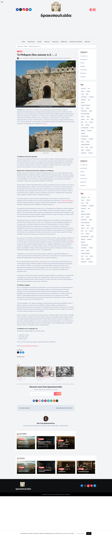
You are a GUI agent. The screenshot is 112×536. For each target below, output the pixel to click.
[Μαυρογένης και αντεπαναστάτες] (45, 371)
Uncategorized (83, 56)
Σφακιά (71, 240)
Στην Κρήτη (19, 377)
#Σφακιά (66, 58)
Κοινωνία (47, 41)
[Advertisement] (56, 29)
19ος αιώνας (83, 88)
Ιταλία (82, 122)
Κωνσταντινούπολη (84, 127)
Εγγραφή (58, 393)
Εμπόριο (82, 116)
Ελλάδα (90, 110)
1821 (88, 88)
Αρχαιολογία (31, 41)
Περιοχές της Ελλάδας (76, 41)
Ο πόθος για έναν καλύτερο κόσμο (23, 442)
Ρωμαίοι (87, 141)
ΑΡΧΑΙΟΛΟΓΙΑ (83, 59)
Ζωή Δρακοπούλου (26, 58)
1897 (37, 261)
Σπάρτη (91, 147)
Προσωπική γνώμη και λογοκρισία (44, 442)
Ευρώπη (88, 116)
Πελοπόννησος (84, 138)
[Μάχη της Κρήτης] (65, 371)
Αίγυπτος (88, 91)
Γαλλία (82, 108)
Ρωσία (82, 147)
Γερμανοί (87, 108)
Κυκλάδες (87, 124)
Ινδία (88, 119)
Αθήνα (87, 94)
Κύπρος (92, 127)
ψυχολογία (90, 152)
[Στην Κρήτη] (26, 371)
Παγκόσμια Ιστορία (84, 136)
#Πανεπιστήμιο (55, 58)
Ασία (89, 99)
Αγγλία (82, 94)
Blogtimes (59, 494)
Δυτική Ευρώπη (84, 110)
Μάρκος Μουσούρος (67, 200)
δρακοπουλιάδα (56, 15)
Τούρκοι (82, 150)
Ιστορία (39, 41)
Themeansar (67, 494)
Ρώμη (87, 147)
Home (23, 41)
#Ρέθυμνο (61, 58)
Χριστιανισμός (83, 152)
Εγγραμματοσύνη (83, 471)
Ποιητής (82, 141)
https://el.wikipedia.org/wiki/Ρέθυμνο (29, 346)
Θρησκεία (83, 119)
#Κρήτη (50, 58)
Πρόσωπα (87, 41)
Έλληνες (82, 91)
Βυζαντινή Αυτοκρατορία (85, 105)
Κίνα (86, 122)
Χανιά (45, 123)
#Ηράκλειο (46, 58)
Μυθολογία (64, 41)
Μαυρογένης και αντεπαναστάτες (43, 377)
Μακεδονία (83, 130)
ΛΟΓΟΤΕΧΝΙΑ (83, 70)
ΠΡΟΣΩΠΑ (82, 76)
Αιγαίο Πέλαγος (84, 96)
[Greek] (2, 2)
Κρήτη (82, 124)
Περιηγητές (91, 138)
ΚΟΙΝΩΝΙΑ (82, 66)
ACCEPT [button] (88, 533)
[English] (1, 2)
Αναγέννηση (91, 96)
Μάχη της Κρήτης (59, 377)
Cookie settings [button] (80, 533)
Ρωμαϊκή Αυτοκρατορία (85, 144)
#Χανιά (69, 58)
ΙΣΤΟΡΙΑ (20, 51)
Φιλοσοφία (88, 150)
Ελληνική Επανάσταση (85, 113)
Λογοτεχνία (55, 41)
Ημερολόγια (61, 443)
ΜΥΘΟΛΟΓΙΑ (83, 73)
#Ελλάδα (41, 58)
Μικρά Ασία (89, 130)
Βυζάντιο (82, 102)
